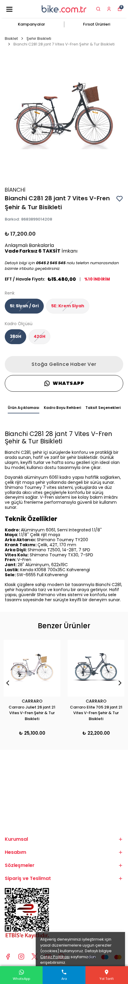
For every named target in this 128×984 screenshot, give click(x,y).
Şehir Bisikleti (38, 38)
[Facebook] (8, 956)
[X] (35, 956)
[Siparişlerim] (109, 9)
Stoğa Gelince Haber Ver (64, 364)
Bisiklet (11, 38)
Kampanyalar (31, 24)
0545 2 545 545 (50, 263)
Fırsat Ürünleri (96, 24)
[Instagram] (21, 956)
